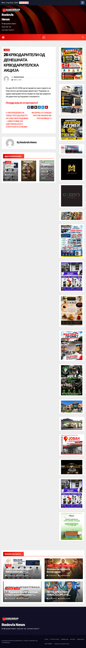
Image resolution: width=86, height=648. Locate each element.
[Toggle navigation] (43, 37)
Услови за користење (61, 644)
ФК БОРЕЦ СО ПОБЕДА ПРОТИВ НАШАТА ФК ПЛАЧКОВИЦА (42, 115)
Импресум (64, 639)
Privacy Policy (54, 639)
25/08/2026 (53, 598)
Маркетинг (80, 639)
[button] (83, 37)
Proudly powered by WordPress (12, 640)
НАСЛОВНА (48, 644)
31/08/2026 (11, 575)
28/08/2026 (53, 575)
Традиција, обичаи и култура (64, 565)
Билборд (9, 588)
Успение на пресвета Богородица (58, 570)
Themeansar (6, 642)
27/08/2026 (11, 598)
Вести (7, 50)
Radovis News (7, 17)
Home (46, 639)
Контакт (72, 639)
